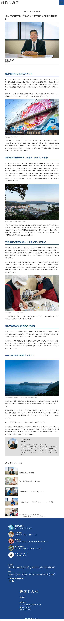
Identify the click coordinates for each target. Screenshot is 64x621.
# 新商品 (51, 567)
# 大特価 (11, 567)
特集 (9, 572)
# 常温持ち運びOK (37, 574)
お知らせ (10, 565)
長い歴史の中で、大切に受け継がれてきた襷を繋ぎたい (37, 469)
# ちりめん (44, 567)
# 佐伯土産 (20, 574)
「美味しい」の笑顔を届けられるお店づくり (38, 488)
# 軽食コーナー (35, 567)
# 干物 (46, 574)
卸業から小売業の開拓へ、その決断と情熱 (37, 478)
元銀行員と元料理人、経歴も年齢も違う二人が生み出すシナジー (39, 510)
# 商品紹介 (12, 574)
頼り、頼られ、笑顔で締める (33, 499)
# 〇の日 (26, 567)
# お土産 (27, 574)
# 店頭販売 (19, 567)
